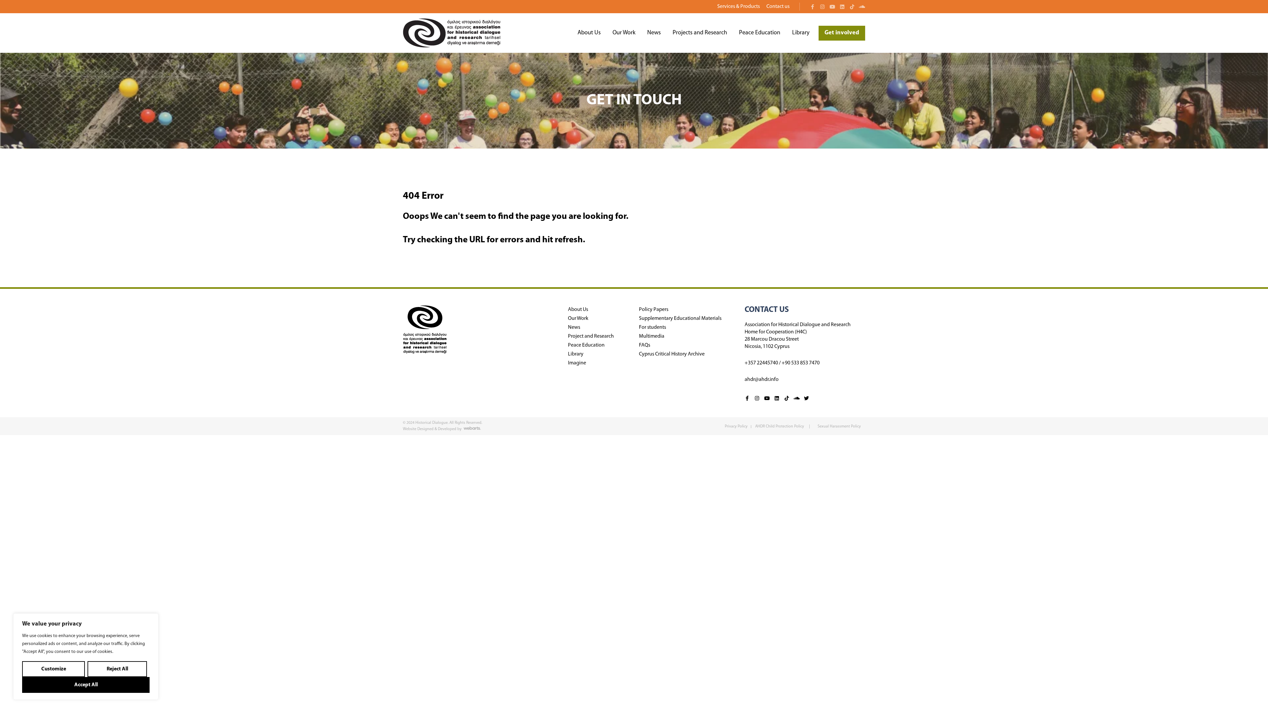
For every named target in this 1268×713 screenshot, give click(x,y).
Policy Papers (653, 309)
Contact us (778, 6)
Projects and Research (700, 33)
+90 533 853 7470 (801, 363)
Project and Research (591, 336)
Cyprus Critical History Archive (672, 354)
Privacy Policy (736, 426)
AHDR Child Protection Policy (780, 426)
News (654, 33)
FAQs (644, 345)
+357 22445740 (761, 363)
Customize (53, 669)
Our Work (624, 33)
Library (800, 33)
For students (652, 327)
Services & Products (738, 6)
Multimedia (651, 336)
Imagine (577, 363)
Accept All (86, 685)
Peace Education (759, 33)
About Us (589, 33)
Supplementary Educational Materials (680, 318)
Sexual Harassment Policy (839, 426)
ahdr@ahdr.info (762, 379)
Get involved (842, 33)
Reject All (117, 669)
